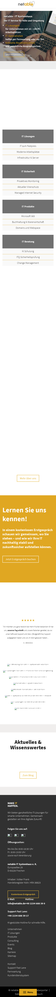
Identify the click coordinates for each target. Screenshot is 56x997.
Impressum (37, 994)
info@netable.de (16, 903)
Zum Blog (28, 775)
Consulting (13, 940)
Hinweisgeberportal (38, 990)
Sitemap (12, 955)
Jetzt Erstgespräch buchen (20, 559)
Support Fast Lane (17, 967)
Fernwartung (14, 971)
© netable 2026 (16, 990)
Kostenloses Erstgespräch (23, 894)
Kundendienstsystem (18, 975)
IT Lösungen (14, 932)
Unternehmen (15, 929)
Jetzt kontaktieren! (14, 54)
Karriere (12, 952)
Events (11, 944)
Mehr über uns (28, 478)
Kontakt (12, 963)
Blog (10, 948)
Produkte (12, 936)
